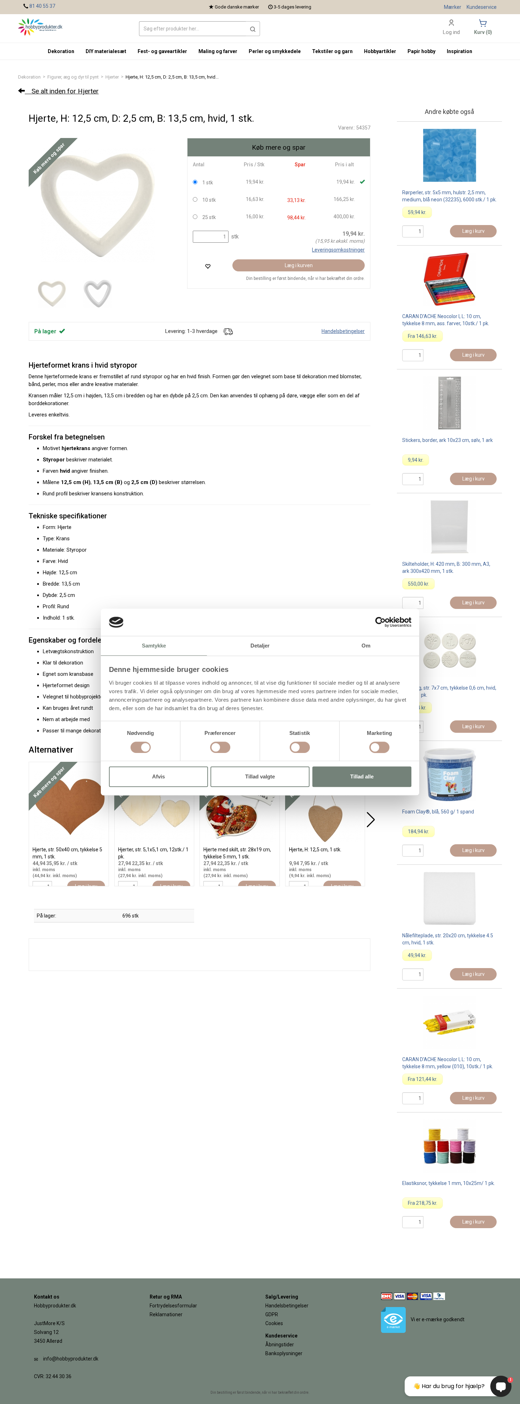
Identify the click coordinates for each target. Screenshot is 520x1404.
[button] (253, 28)
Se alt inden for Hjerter (62, 91)
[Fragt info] (228, 331)
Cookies (274, 1323)
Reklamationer (166, 1314)
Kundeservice (482, 7)
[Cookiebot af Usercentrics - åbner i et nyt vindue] (380, 622)
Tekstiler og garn (332, 51)
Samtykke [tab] (154, 646)
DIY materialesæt (106, 51)
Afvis (158, 776)
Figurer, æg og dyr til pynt (73, 77)
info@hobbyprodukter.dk (70, 1359)
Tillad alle (362, 776)
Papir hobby (421, 51)
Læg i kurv (473, 231)
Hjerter (112, 77)
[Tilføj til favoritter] (207, 266)
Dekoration (29, 77)
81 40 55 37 (42, 6)
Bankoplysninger (283, 1353)
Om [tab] (366, 646)
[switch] (220, 747)
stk (234, 236)
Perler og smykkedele (275, 51)
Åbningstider (279, 1344)
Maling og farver (217, 51)
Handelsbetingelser (343, 331)
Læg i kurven (299, 265)
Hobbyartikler (380, 51)
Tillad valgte (260, 776)
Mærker (452, 7)
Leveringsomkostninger (338, 250)
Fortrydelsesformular (173, 1305)
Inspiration (459, 51)
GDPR (271, 1314)
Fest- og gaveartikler (162, 51)
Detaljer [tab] (260, 646)
